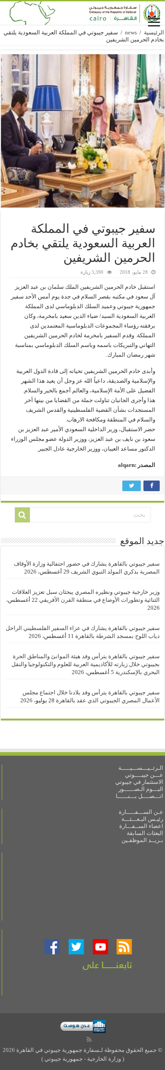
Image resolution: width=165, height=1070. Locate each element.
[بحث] (22, 514)
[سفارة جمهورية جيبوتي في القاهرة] (82, 13)
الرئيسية (154, 32)
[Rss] (89, 1039)
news (131, 32)
